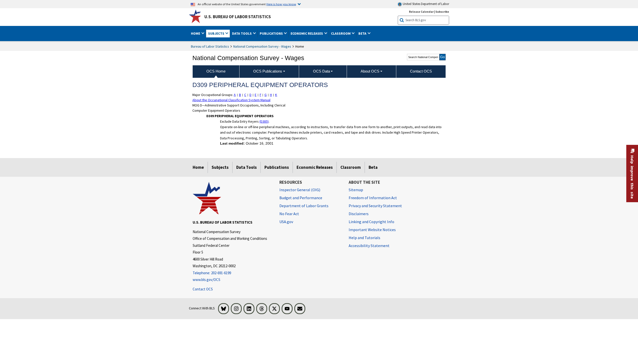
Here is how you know (281, 4)
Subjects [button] (216, 33)
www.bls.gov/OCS (206, 279)
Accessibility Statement (369, 245)
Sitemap (356, 189)
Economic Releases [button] (307, 33)
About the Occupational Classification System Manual (231, 100)
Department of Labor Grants (303, 205)
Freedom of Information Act (373, 197)
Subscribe (442, 11)
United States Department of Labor (425, 4)
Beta (373, 167)
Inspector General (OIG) (299, 189)
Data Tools (246, 167)
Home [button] (196, 33)
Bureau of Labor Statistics (210, 46)
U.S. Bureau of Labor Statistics (237, 16)
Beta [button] (362, 33)
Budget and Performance (300, 197)
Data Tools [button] (242, 33)
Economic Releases (315, 167)
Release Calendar (421, 11)
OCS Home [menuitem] (216, 71)
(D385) (264, 121)
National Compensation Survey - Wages (262, 46)
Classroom (350, 167)
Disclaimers (359, 213)
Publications (276, 167)
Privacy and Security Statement (375, 205)
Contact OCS (203, 289)
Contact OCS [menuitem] (421, 71)
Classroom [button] (341, 33)
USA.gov (286, 221)
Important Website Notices (372, 229)
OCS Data (321, 71)
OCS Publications (267, 71)
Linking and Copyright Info (371, 221)
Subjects (220, 167)
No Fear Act (289, 213)
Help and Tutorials (364, 237)
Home (198, 167)
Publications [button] (272, 33)
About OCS (370, 71)
